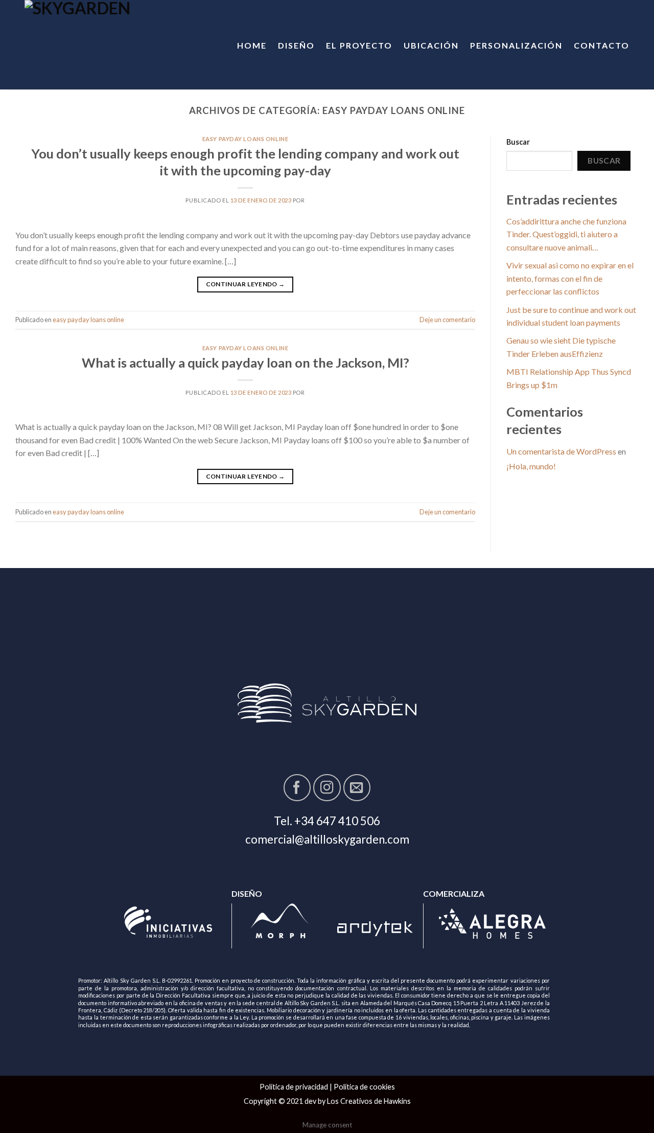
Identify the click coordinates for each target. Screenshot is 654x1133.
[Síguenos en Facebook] (297, 787)
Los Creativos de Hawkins (369, 1101)
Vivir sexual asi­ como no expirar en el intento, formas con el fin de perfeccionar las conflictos (570, 278)
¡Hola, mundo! (531, 466)
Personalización (516, 45)
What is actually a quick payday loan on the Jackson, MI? (245, 362)
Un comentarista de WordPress (561, 451)
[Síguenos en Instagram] (326, 787)
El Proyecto (359, 45)
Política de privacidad (294, 1086)
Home (252, 45)
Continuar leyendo (245, 284)
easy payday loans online (245, 138)
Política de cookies (364, 1086)
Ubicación (431, 45)
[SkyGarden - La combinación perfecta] (110, 44)
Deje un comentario (447, 319)
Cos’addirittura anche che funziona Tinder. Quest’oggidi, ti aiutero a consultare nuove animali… (566, 234)
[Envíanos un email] (356, 787)
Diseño (296, 45)
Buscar (518, 142)
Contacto (601, 45)
